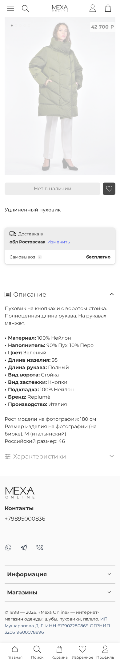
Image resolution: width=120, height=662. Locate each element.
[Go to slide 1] (12, 25)
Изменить (58, 242)
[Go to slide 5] (29, 25)
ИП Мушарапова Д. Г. (57, 625)
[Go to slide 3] (20, 25)
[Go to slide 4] (25, 25)
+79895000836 (25, 518)
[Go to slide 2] (16, 25)
